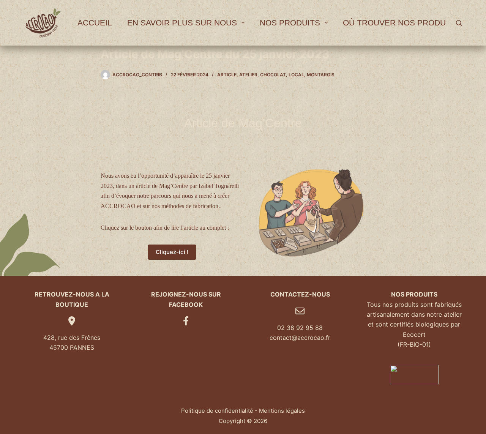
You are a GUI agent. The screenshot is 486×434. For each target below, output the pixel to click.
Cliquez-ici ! (172, 252)
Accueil (94, 22)
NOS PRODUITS (290, 22)
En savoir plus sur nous (182, 22)
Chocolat (273, 74)
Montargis (321, 74)
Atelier (248, 74)
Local (296, 74)
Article (227, 74)
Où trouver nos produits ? (404, 22)
